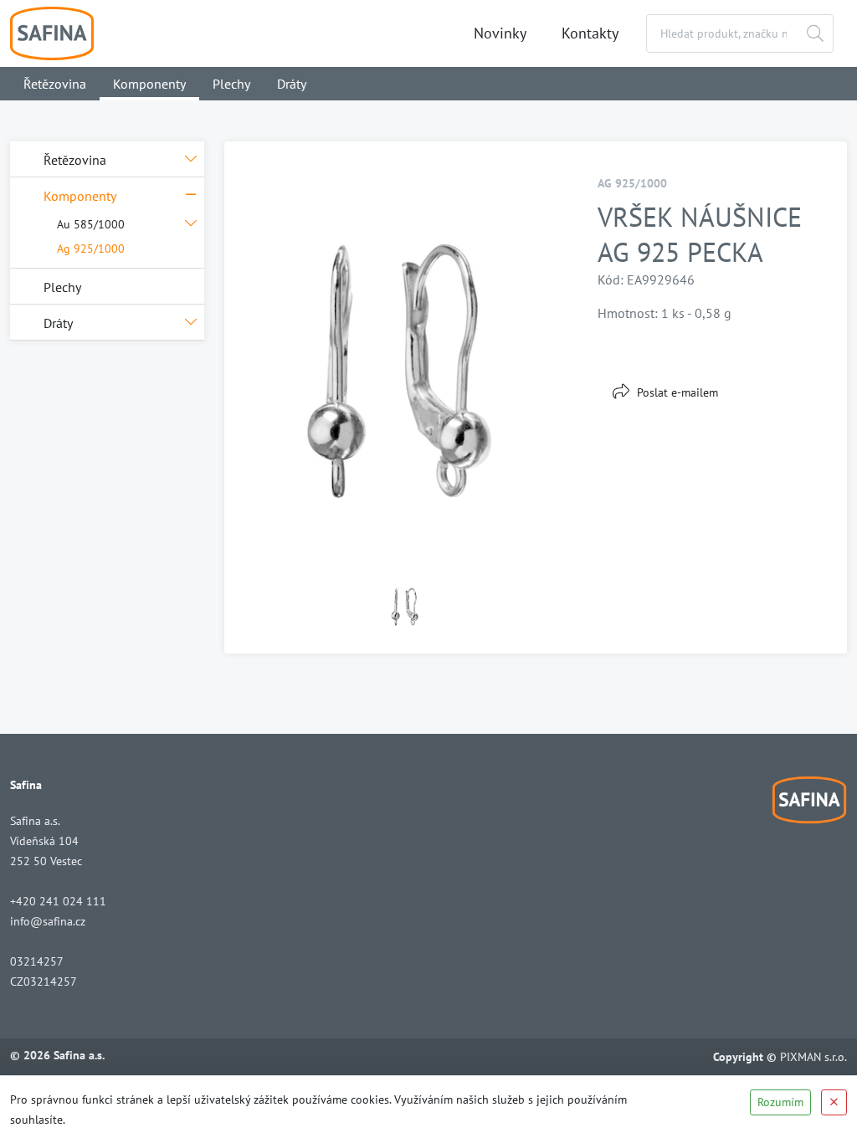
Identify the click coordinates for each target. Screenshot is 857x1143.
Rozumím (780, 1102)
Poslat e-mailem (677, 392)
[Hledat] (815, 33)
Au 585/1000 (91, 224)
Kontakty (590, 33)
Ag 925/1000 (91, 248)
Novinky (500, 33)
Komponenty (149, 83)
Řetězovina (54, 83)
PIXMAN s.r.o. (813, 1056)
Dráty (291, 83)
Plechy (231, 83)
